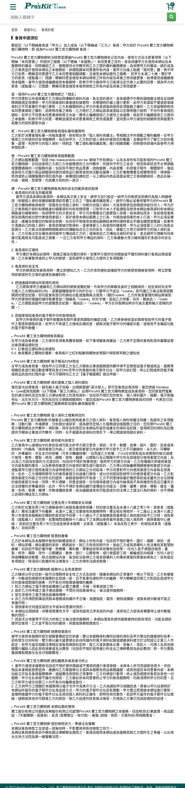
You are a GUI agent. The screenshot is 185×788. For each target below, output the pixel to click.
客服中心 (30, 29)
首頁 (14, 29)
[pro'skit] (45, 8)
